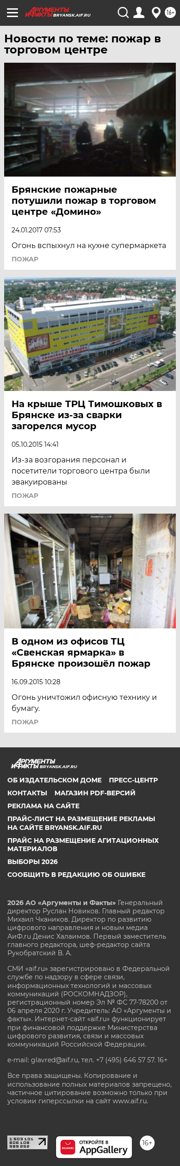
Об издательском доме (54, 780)
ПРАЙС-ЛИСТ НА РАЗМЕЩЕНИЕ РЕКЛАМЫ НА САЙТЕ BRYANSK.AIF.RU (81, 823)
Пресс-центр (133, 780)
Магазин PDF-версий (95, 793)
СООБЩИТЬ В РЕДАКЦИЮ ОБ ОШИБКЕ (76, 874)
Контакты (27, 793)
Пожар (25, 259)
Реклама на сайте (43, 806)
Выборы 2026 (32, 862)
